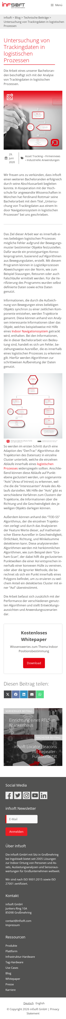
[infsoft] (13, 5)
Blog (8, 973)
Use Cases (12, 967)
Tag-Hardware (14, 962)
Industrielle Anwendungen (43, 160)
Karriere (11, 990)
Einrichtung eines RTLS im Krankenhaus (32, 722)
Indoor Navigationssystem (30, 331)
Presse (10, 984)
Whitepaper (13, 979)
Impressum (13, 925)
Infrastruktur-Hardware (20, 956)
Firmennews (52, 156)
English (40, 1003)
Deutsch (28, 1003)
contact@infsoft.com (18, 921)
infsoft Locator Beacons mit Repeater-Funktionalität (35, 751)
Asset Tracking (34, 156)
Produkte (11, 945)
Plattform (11, 951)
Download (34, 663)
